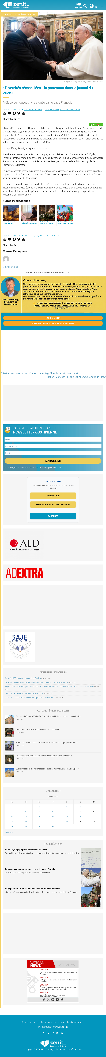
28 (12, 827)
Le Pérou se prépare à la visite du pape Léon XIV (24, 693)
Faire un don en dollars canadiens (53, 323)
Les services (60, 1022)
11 (67, 812)
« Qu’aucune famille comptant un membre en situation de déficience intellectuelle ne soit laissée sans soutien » (49, 687)
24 (53, 822)
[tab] (40, 964)
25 (67, 822)
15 (26, 817)
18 (67, 817)
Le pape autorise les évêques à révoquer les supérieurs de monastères (44, 756)
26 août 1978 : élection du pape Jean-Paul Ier (23, 678)
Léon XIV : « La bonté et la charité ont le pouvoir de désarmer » (29, 698)
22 (26, 822)
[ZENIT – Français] (29, 5)
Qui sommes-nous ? (30, 1022)
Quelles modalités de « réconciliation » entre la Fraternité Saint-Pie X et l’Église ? (47, 769)
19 (80, 817)
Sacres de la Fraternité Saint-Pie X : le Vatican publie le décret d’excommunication (48, 716)
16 (39, 817)
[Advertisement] (53, 352)
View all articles (10, 266)
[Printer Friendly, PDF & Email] (96, 124)
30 (39, 827)
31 (53, 827)
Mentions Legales (75, 1022)
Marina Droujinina (33, 110)
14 (12, 817)
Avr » (12, 832)
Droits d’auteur (44, 1027)
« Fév (7, 832)
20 (94, 817)
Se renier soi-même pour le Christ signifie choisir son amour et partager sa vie (36, 682)
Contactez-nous (60, 1027)
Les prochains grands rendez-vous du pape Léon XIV (30, 869)
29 (26, 827)
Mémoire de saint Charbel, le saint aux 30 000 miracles (38, 729)
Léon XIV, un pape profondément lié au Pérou (26, 850)
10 (53, 812)
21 (12, 822)
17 (53, 817)
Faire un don (53, 318)
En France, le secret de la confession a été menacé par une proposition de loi (47, 743)
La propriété (46, 1022)
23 (39, 822)
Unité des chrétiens (26, 14)
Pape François (9, 14)
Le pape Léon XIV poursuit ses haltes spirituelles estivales (32, 889)
